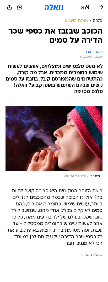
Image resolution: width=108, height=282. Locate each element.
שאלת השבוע (91, 255)
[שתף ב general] (9, 7)
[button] (85, 7)
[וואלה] (54, 7)
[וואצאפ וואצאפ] (19, 7)
